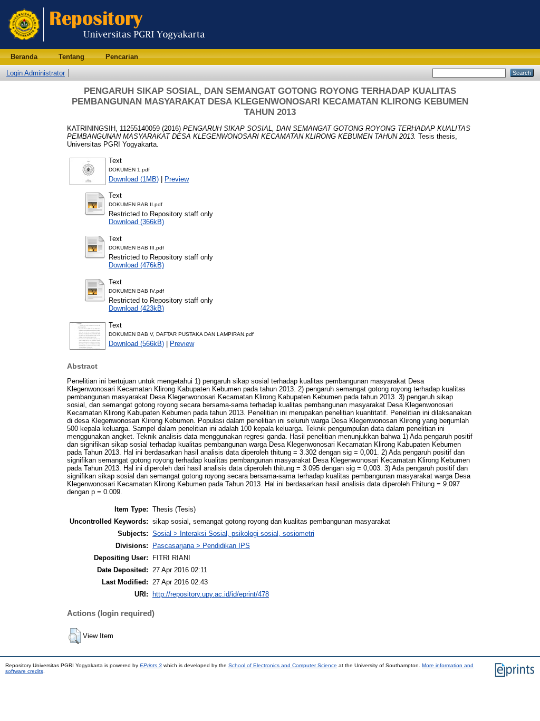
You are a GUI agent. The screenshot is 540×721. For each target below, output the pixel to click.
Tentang (71, 57)
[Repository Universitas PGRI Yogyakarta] (107, 47)
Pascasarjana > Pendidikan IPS (201, 546)
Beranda (24, 57)
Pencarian (121, 57)
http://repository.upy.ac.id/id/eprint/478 (210, 594)
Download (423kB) (136, 308)
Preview (177, 179)
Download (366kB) (136, 222)
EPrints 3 (151, 665)
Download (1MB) (134, 179)
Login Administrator (35, 73)
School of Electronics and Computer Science (282, 665)
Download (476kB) (136, 265)
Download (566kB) (136, 344)
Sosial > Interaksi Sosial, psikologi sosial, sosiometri (233, 533)
